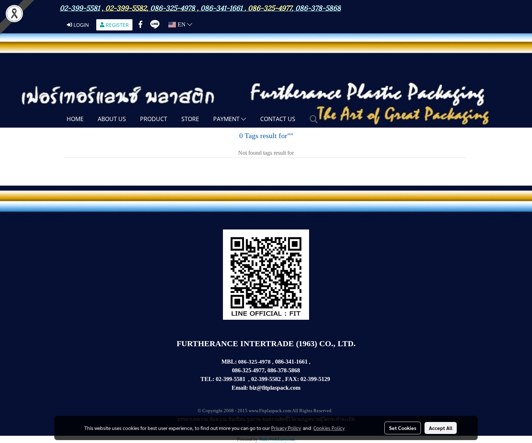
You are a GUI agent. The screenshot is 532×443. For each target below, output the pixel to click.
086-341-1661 (291, 362)
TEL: (207, 379)
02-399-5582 (126, 7)
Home (75, 119)
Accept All (440, 428)
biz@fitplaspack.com (274, 388)
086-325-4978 (172, 7)
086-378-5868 (318, 7)
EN (181, 24)
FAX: (292, 379)
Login (80, 24)
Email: (240, 388)
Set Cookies (402, 428)
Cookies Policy (329, 428)
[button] (314, 119)
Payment (227, 119)
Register (116, 24)
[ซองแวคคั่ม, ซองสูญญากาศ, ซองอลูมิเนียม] (331, 379)
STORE (190, 119)
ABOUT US (112, 119)
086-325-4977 (270, 7)
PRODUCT (153, 119)
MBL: (229, 362)
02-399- (309, 379)
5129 (324, 379)
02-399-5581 (230, 379)
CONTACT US (277, 119)
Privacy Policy (286, 428)
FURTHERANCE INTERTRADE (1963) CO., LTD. (266, 343)
